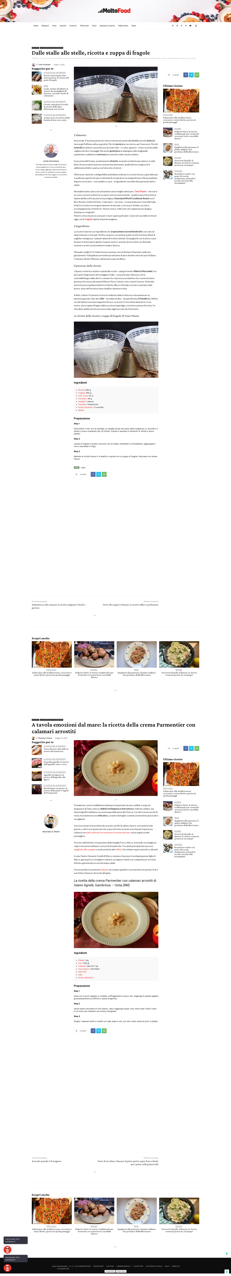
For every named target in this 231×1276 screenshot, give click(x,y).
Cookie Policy (121, 1271)
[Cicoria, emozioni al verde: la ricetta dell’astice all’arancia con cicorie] (37, 105)
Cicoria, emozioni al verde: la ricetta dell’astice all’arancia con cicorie (56, 106)
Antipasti (178, 171)
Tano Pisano (140, 191)
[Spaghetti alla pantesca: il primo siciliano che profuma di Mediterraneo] (168, 148)
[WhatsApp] (186, 26)
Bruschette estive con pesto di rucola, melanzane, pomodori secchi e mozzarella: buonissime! (184, 178)
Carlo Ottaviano (44, 64)
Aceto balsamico (86, 407)
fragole (88, 219)
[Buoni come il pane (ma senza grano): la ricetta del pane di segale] (37, 76)
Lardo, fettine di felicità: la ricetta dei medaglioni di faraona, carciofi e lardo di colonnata (56, 92)
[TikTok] (181, 26)
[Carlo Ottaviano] (34, 64)
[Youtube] (190, 26)
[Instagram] (177, 26)
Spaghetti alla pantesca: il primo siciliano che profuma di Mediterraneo (186, 149)
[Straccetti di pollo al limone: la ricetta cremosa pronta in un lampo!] (168, 161)
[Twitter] (98, 474)
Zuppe (83, 467)
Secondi (177, 128)
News (46, 86)
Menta (81, 410)
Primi (176, 144)
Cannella (82, 404)
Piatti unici (168, 114)
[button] (195, 25)
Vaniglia (81, 401)
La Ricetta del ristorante (51, 48)
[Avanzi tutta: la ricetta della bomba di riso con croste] (37, 119)
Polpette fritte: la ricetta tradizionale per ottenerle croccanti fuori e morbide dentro (186, 135)
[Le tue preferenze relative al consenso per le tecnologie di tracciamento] (227, 1272)
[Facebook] (173, 26)
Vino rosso (83, 395)
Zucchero (82, 398)
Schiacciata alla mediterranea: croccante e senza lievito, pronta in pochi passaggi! (179, 119)
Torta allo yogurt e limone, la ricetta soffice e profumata (130, 604)
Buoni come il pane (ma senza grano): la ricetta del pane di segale (56, 77)
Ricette (35, 48)
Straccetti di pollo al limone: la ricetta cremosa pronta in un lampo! (186, 162)
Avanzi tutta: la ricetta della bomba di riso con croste (57, 118)
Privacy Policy (110, 1271)
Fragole (81, 393)
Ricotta (81, 390)
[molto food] (114, 10)
